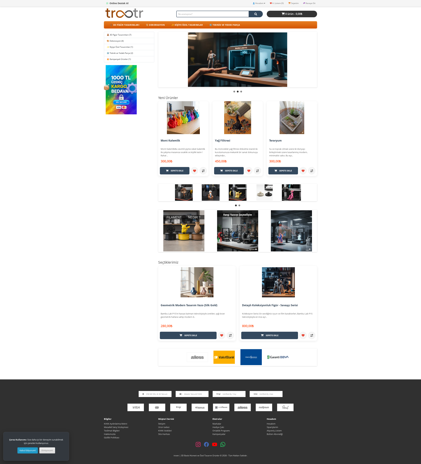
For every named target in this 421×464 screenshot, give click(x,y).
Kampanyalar (218, 434)
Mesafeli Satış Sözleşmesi (116, 427)
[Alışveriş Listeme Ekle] (194, 170)
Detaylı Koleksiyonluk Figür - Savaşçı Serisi (270, 305)
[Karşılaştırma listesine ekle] (203, 170)
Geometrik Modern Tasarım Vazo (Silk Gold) (189, 305)
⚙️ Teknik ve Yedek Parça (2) (120, 53)
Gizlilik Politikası (111, 437)
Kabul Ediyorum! (28, 450)
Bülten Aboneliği (275, 434)
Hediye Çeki (218, 427)
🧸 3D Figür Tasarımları (124, 24)
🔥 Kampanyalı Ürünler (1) (119, 59)
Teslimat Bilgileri (112, 430)
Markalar (216, 423)
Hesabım (271, 423)
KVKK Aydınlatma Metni (115, 423)
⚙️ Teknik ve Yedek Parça (224, 24)
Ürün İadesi (163, 427)
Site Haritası (164, 434)
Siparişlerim (272, 427)
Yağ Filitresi (222, 140)
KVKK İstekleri (165, 430)
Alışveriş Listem (274, 430)
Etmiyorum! (47, 450)
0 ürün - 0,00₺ (293, 14)
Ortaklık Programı (221, 430)
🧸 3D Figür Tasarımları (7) (119, 34)
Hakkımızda (109, 434)
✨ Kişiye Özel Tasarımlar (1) (120, 47)
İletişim (161, 423)
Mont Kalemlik (170, 140)
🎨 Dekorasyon (155, 24)
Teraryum (275, 140)
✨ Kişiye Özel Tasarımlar (187, 24)
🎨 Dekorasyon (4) (115, 40)
